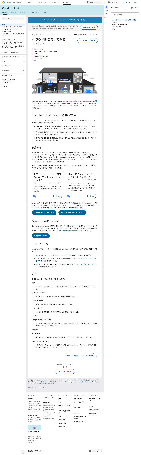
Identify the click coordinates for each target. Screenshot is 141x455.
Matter (30, 399)
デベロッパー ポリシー (80, 423)
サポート (46, 12)
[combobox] (95, 2)
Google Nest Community (93, 414)
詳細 (12, 12)
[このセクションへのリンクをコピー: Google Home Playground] (61, 221)
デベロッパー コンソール (95, 399)
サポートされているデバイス (44, 213)
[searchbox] (13, 18)
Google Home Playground (65, 231)
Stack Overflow (94, 409)
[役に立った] (93, 34)
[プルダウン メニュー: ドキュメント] (73, 2)
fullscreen (135, 8)
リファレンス (33, 12)
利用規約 (30, 451)
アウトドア (61, 427)
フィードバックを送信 (87, 41)
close (138, 8)
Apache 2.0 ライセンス (41, 382)
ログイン (136, 2)
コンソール (126, 2)
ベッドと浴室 (62, 423)
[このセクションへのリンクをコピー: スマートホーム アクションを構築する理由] (78, 115)
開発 (29, 2)
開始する (5, 12)
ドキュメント (67, 2)
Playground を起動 (40, 236)
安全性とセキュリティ (64, 406)
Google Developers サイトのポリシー (78, 382)
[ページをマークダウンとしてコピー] (40, 43)
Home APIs (46, 402)
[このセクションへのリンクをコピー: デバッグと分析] (50, 244)
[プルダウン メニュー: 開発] (25, 12)
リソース (37, 2)
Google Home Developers (39, 35)
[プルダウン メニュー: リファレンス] (39, 12)
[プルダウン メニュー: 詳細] (16, 12)
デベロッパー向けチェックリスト (72, 213)
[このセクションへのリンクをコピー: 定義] (38, 274)
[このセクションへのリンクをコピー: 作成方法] (43, 148)
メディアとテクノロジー (64, 412)
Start (58, 196)
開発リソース (78, 407)
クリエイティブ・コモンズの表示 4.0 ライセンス (68, 380)
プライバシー (39, 451)
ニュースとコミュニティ (51, 2)
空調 (59, 402)
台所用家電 (61, 420)
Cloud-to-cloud (10, 8)
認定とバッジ (78, 399)
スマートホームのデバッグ (64, 255)
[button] (11, 52)
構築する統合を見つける (34, 432)
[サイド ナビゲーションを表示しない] (23, 451)
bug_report (132, 8)
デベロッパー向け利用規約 (80, 417)
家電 (59, 416)
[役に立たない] (96, 34)
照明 (59, 399)
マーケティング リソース (80, 403)
